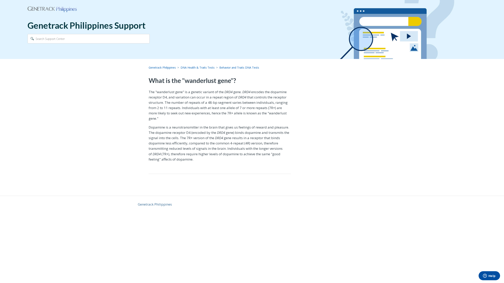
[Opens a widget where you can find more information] (489, 276)
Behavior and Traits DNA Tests (239, 67)
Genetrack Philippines (162, 67)
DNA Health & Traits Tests (198, 67)
